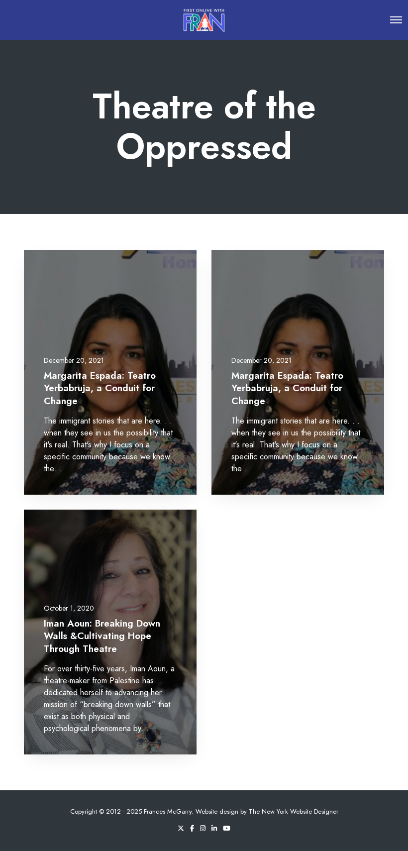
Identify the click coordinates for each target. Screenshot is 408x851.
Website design (217, 811)
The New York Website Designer (293, 811)
